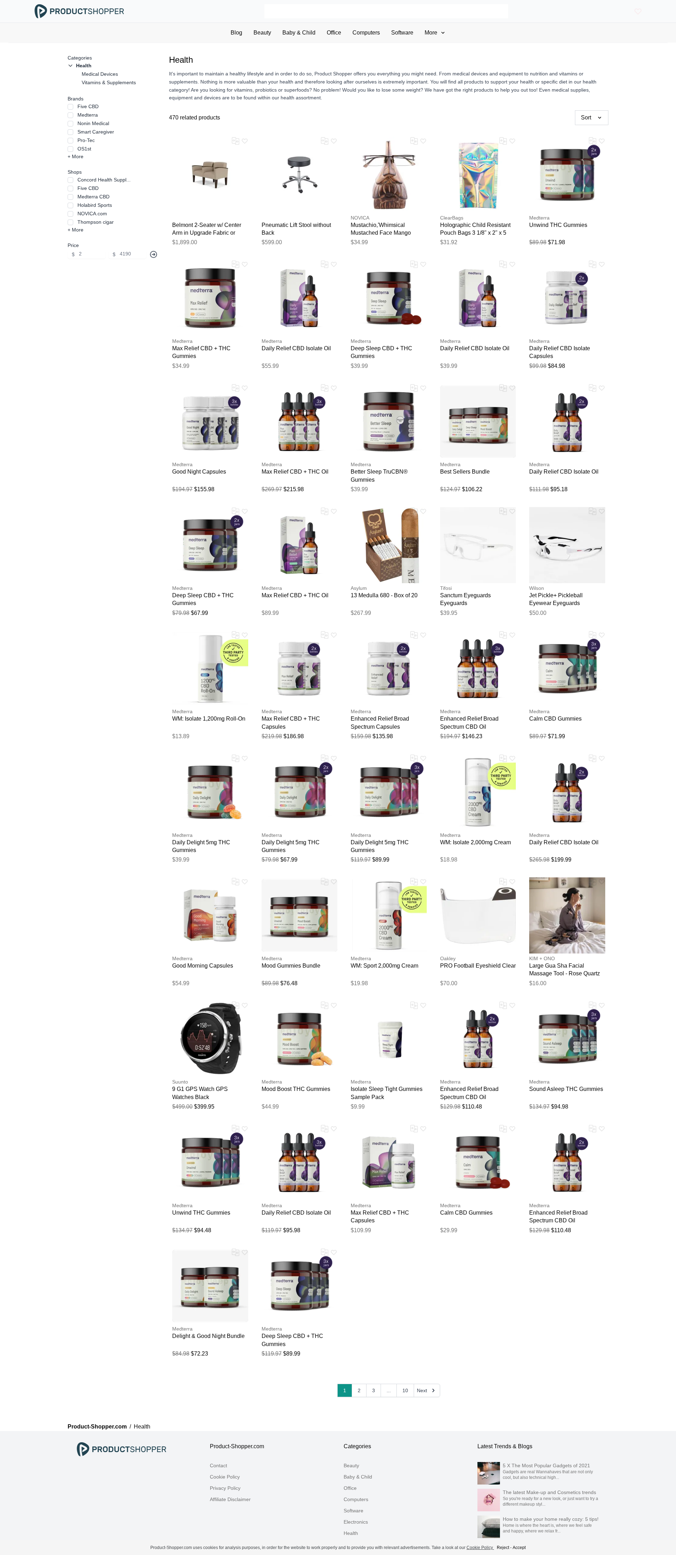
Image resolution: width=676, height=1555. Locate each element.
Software (353, 1510)
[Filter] (153, 254)
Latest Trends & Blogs (504, 1446)
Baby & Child (358, 1477)
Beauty (351, 1465)
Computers (356, 1499)
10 (405, 1390)
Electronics (356, 1522)
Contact (218, 1465)
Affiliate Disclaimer (230, 1499)
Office (350, 1488)
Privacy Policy (225, 1488)
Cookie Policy (225, 1477)
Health (351, 1533)
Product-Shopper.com (97, 1427)
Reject (503, 1547)
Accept (519, 1547)
